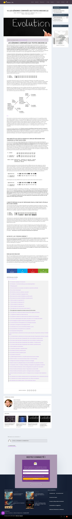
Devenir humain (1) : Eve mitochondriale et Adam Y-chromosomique (23, 358)
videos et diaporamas (18, 512)
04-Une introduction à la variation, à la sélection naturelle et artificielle (24, 288)
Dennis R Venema (20, 12)
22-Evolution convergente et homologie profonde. (20, 324)
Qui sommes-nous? (59, 493)
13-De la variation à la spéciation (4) (17, 306)
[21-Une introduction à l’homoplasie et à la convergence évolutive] (45, 419)
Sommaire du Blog (57, 9)
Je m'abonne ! (36, 478)
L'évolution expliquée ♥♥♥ (22, 40)
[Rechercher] (67, 17)
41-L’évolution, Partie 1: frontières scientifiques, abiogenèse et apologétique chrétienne (27, 364)
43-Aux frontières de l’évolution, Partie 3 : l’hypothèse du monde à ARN (24, 368)
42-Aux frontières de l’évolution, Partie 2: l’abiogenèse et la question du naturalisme (26, 366)
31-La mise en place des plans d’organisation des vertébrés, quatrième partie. (25, 344)
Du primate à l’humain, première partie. (18, 350)
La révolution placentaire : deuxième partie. (18, 348)
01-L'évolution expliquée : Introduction (17, 281)
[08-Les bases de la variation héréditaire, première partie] (33, 419)
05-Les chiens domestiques (15, 290)
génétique (33, 12)
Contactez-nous (52, 493)
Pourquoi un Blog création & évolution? (56, 501)
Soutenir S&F (26, 512)
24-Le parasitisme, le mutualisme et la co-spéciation (20, 328)
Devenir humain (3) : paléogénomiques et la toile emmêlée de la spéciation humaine (26, 362)
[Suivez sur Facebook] (61, 516)
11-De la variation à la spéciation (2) (17, 302)
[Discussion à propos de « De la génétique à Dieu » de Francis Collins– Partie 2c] (21, 419)
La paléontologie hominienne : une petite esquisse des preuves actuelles (24, 356)
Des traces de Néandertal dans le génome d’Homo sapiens (10, 424)
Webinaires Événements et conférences (56, 509)
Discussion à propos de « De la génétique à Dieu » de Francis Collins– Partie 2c (21, 424)
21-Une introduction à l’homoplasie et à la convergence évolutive (23, 322)
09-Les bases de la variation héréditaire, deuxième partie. (21, 298)
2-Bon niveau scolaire (29, 14)
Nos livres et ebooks (36, 484)
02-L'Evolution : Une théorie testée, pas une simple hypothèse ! (22, 284)
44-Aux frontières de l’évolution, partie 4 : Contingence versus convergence (25, 370)
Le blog (5, 512)
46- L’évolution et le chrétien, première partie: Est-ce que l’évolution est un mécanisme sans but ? (29, 376)
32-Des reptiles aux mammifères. (16, 346)
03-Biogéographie (13, 286)
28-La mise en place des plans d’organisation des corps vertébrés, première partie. (26, 338)
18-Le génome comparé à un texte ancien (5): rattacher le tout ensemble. (24, 316)
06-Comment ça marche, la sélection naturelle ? (19, 292)
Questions (10, 512)
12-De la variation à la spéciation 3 (17, 304)
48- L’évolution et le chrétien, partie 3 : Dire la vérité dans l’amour (23, 380)
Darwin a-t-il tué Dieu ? (61, 45)
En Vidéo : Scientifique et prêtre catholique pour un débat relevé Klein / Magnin (40, 504)
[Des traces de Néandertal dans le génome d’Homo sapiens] (10, 419)
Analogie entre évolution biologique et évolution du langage (22, 360)
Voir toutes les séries (58, 12)
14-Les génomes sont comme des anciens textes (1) (20, 308)
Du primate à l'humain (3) (15, 354)
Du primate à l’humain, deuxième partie (18, 352)
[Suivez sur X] (64, 516)
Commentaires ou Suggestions (55, 505)
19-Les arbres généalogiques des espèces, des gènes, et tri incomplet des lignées (26, 318)
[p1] (7, 115)
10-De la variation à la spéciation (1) (17, 300)
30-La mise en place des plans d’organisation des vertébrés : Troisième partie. (25, 342)
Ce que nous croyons (53, 497)
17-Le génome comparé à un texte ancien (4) (19, 314)
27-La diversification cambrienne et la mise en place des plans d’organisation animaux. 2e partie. (29, 336)
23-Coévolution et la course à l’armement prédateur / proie (21, 326)
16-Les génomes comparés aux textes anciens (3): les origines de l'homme (24, 312)
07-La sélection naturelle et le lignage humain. (19, 294)
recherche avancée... (57, 19)
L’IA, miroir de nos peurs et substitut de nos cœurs (18, 494)
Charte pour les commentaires (58, 10)
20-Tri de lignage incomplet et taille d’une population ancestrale (22, 320)
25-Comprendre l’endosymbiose (16, 330)
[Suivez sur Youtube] (67, 516)
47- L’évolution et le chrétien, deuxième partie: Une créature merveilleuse (24, 378)
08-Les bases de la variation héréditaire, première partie (21, 296)
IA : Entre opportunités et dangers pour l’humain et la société (39, 494)
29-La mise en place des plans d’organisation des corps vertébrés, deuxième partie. (26, 340)
